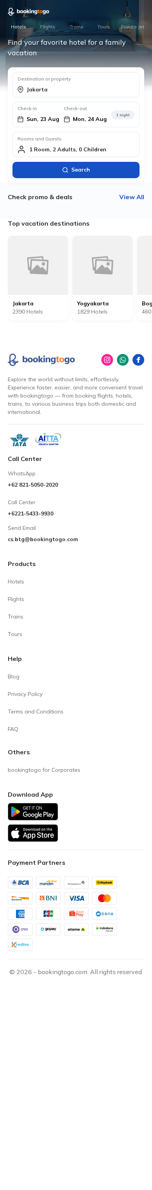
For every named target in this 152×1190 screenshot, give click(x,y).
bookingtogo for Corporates (44, 769)
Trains (76, 27)
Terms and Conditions (36, 711)
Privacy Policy (25, 694)
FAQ (13, 729)
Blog (13, 676)
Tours (103, 27)
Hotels (18, 27)
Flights (47, 27)
